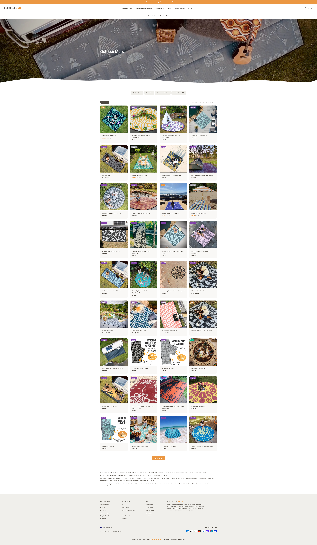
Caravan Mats (149, 507)
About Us (102, 507)
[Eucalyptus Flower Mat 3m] (203, 389)
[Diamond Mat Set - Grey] (173, 352)
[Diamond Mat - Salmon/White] (173, 314)
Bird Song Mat (106, 175)
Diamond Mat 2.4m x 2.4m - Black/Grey (201, 330)
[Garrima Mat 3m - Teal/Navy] (173, 429)
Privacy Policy (125, 507)
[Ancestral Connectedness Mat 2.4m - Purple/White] (173, 119)
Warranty (124, 518)
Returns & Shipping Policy (128, 510)
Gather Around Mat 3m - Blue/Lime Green (202, 446)
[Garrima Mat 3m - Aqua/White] (143, 429)
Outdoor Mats (149, 504)
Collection (156, 15)
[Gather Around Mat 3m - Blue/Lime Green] (203, 429)
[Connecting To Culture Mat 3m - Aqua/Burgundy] (143, 274)
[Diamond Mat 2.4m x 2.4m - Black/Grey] (203, 314)
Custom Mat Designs (105, 513)
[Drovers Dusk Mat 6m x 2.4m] (114, 389)
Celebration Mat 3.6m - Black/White (111, 213)
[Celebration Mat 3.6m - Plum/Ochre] (143, 196)
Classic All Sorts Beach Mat (198, 213)
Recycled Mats (108, 531)
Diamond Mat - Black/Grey (198, 291)
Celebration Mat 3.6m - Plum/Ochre (141, 213)
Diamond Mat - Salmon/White (169, 330)
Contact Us (103, 510)
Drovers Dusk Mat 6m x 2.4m (109, 406)
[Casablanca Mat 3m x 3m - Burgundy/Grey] (203, 159)
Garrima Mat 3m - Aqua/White (140, 446)
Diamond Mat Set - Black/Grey (140, 368)
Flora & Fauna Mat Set (108, 446)
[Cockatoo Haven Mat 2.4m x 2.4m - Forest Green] (173, 234)
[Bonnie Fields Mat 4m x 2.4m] (143, 159)
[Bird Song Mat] (114, 159)
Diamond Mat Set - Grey (168, 368)
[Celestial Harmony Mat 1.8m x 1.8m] (173, 196)
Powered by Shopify (118, 531)
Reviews (124, 513)
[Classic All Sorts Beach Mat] (203, 196)
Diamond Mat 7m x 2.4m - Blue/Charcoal (112, 368)
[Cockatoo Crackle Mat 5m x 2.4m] (114, 234)
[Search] (305, 8)
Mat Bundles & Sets (179, 93)
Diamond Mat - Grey (107, 330)
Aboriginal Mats (137, 93)
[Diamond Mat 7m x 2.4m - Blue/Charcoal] (114, 352)
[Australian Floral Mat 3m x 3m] (203, 119)
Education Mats (150, 510)
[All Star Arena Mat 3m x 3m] (114, 119)
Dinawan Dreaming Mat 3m (198, 368)
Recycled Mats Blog (105, 516)
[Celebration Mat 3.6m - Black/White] (114, 196)
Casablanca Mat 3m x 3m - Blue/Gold (171, 175)
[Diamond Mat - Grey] (114, 314)
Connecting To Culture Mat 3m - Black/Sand (173, 291)
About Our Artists (104, 504)
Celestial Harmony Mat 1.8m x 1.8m (170, 213)
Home (149, 15)
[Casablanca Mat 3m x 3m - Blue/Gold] (173, 159)
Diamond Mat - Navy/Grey (139, 330)
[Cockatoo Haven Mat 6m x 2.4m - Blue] (114, 274)
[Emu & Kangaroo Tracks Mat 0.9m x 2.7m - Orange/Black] (173, 389)
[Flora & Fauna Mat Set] (114, 429)
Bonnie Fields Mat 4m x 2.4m (139, 175)
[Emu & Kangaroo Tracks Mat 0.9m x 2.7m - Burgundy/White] (143, 389)
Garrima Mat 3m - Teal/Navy (169, 446)
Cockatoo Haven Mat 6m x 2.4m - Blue (112, 291)
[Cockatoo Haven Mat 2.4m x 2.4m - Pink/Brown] (203, 234)
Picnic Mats (149, 513)
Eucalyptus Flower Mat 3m (198, 406)
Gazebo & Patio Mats (163, 93)
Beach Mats (149, 93)
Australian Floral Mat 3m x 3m (199, 135)
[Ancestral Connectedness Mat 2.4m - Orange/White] (143, 119)
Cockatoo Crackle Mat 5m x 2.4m (111, 251)
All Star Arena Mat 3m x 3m (109, 135)
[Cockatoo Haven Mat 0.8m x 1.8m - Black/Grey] (143, 234)
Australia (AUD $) (107, 527)
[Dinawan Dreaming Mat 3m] (203, 352)
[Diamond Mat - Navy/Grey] (143, 314)
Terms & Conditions (127, 516)
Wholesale (103, 518)
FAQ (123, 504)
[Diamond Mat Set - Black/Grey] (143, 352)
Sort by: (202, 102)
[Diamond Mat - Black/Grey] (203, 274)
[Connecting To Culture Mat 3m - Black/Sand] (173, 274)
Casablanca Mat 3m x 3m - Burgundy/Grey (202, 175)
